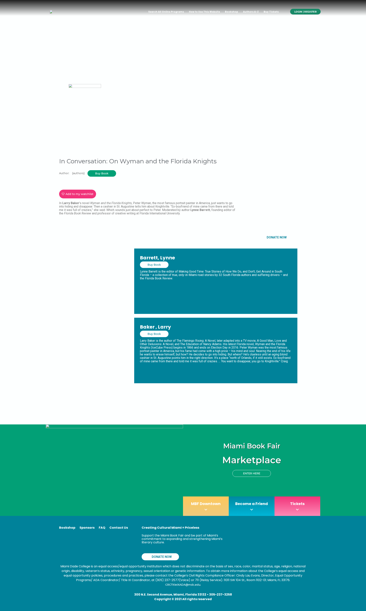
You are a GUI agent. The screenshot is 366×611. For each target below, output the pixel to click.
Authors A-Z (251, 11)
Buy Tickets (271, 11)
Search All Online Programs (166, 11)
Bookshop (231, 11)
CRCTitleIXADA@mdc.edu (182, 584)
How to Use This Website (204, 11)
